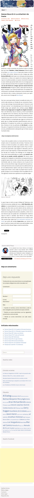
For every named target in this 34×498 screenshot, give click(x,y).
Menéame (18, 236)
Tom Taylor (18, 430)
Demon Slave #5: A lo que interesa (13, 339)
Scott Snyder (10, 428)
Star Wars (21, 428)
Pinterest (12, 236)
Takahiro (3, 20)
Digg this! (30, 236)
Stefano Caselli (26, 428)
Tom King (13, 430)
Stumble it (27, 236)
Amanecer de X (16, 396)
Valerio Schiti (24, 430)
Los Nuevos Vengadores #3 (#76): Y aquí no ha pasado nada (17, 373)
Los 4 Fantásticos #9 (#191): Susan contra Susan (14, 385)
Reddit (24, 236)
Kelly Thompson (26, 417)
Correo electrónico (6, 300)
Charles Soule (7, 405)
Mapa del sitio (5, 496)
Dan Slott (23, 405)
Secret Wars (17, 428)
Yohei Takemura (9, 20)
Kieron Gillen (6, 419)
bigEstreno (26, 399)
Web (4, 305)
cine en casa (15, 405)
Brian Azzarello (5, 402)
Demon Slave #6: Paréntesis (11, 337)
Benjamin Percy (15, 399)
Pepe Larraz (21, 425)
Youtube (10, 363)
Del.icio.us (3, 239)
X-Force (8, 432)
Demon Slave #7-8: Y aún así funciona (14, 335)
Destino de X (12, 408)
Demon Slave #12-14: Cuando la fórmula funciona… (18, 329)
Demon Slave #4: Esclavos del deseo (13, 340)
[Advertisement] (17, 465)
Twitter (6, 236)
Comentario (6, 286)
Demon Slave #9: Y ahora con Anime (13, 333)
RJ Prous (18, 20)
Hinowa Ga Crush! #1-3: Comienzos (13, 344)
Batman (6, 399)
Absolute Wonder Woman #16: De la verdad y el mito (15, 378)
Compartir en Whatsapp (6, 239)
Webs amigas (4, 490)
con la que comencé (12, 72)
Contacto (3, 492)
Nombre (5, 296)
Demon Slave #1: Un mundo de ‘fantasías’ (15, 342)
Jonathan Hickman (15, 417)
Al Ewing (7, 395)
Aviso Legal (4, 494)
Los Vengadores (14, 422)
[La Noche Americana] (17, 4)
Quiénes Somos (5, 488)
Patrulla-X (15, 425)
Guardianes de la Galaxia (18, 411)
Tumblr (15, 236)
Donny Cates (20, 408)
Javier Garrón (19, 414)
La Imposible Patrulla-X (14, 419)
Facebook (3, 236)
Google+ (9, 236)
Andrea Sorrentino (24, 396)
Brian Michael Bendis (17, 402)
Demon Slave (26, 18)
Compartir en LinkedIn (21, 236)
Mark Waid (23, 422)
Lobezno (21, 419)
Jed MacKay (25, 414)
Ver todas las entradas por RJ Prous (23, 258)
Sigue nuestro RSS (19, 363)
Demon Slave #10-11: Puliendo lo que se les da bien (17, 331)
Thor (10, 430)
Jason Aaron (11, 414)
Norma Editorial (16, 18)
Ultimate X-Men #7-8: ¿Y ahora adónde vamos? (13, 376)
